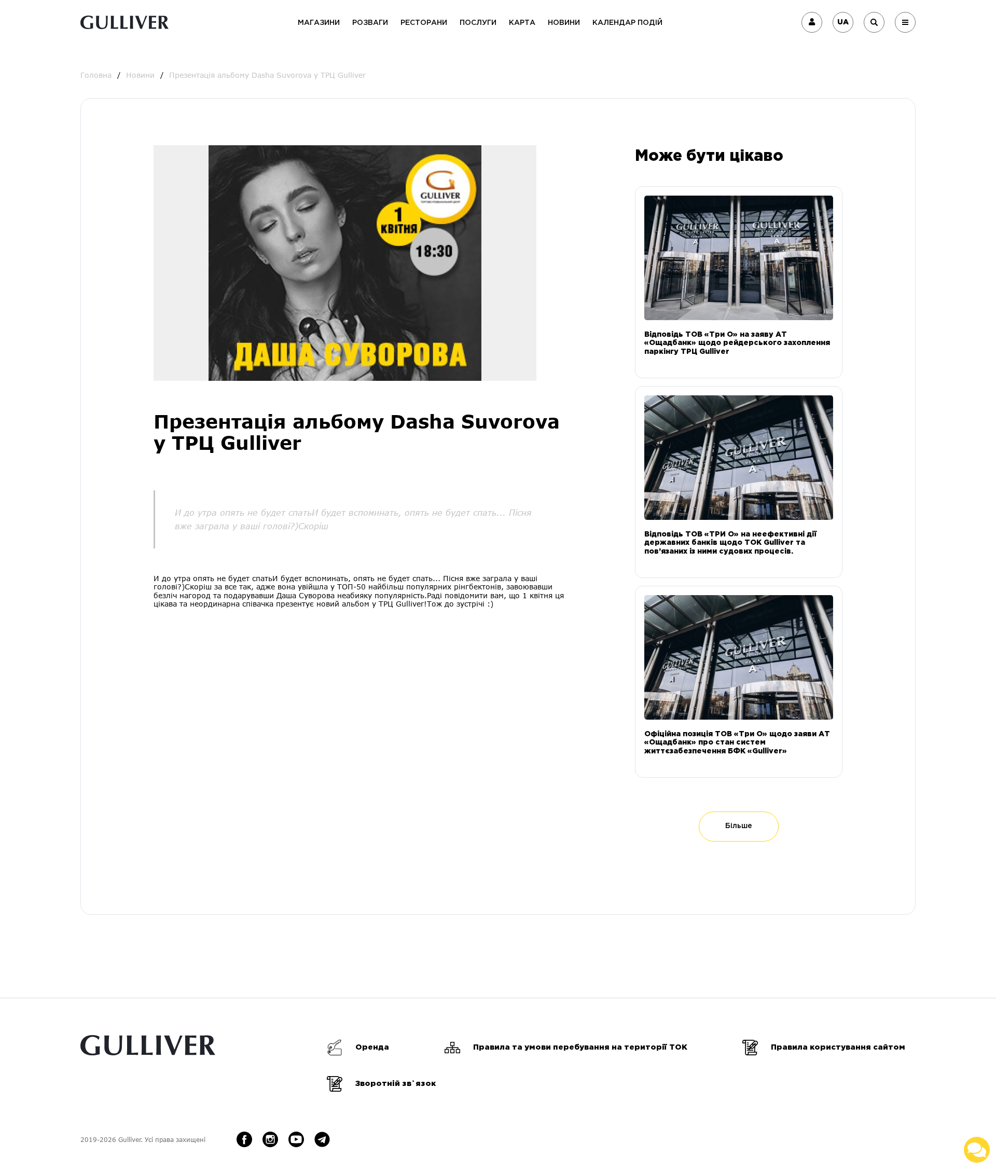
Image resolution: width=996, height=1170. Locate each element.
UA (843, 22)
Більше (738, 826)
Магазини (319, 23)
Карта (522, 23)
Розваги (370, 23)
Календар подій (627, 23)
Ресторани (423, 23)
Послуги (478, 23)
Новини (564, 23)
